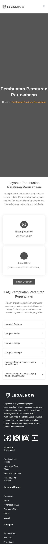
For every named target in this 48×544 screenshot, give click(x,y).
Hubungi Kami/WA (24, 231)
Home (5, 102)
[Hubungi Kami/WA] (24, 224)
